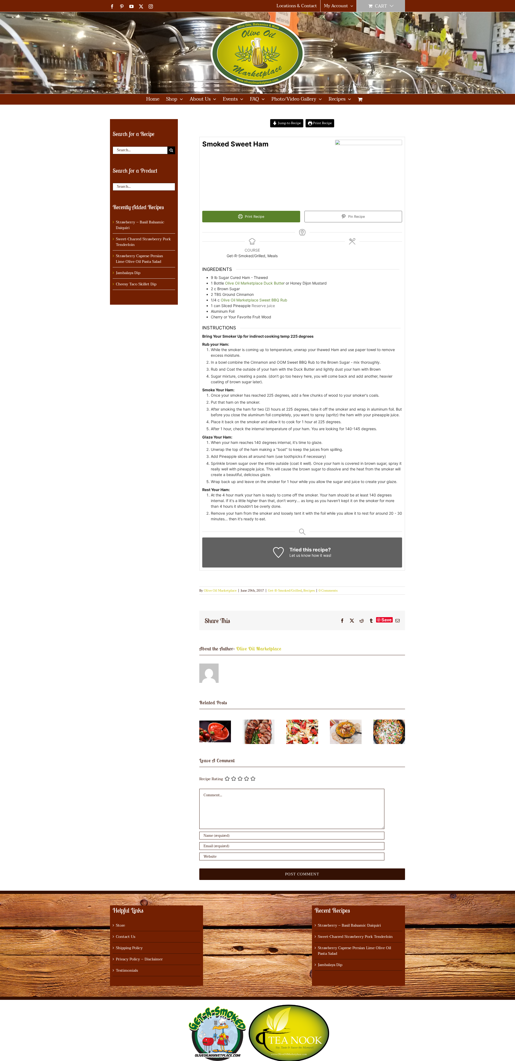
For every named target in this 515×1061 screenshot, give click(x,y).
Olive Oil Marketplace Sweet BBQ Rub (254, 300)
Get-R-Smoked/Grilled (285, 590)
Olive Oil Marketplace (220, 590)
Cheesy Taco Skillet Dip (136, 284)
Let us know (300, 555)
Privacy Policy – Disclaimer (139, 959)
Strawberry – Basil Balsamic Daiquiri (140, 225)
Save (386, 619)
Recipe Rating (211, 779)
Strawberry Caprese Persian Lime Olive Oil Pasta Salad (139, 259)
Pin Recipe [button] (356, 217)
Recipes (309, 590)
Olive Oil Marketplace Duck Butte (254, 283)
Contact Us (125, 937)
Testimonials (127, 970)
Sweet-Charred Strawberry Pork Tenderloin (143, 242)
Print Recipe (322, 123)
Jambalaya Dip (128, 273)
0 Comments (328, 590)
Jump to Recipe (289, 123)
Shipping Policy (129, 948)
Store (120, 925)
